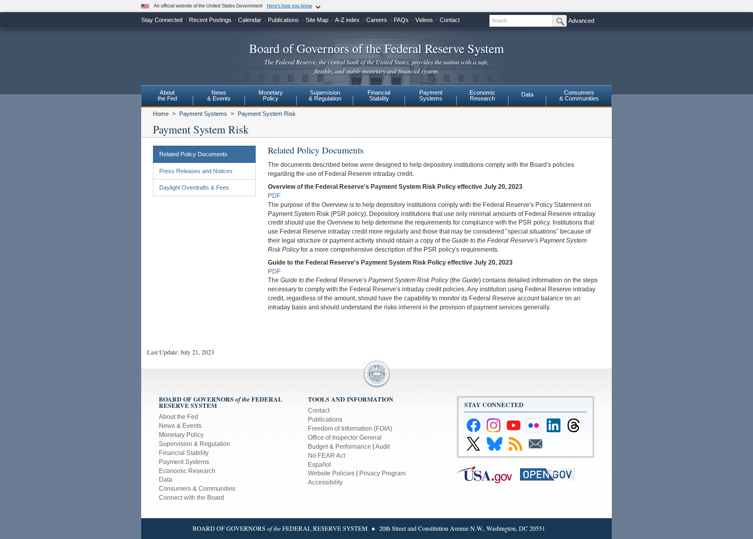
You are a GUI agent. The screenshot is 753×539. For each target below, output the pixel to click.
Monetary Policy (181, 434)
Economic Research (187, 471)
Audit (382, 446)
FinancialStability (378, 95)
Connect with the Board (191, 497)
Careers (376, 19)
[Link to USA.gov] (488, 474)
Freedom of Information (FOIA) (350, 428)
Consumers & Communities (579, 95)
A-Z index (347, 19)
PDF (274, 195)
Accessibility (325, 482)
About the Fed (178, 416)
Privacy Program (382, 473)
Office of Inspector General (345, 437)
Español (319, 464)
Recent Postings (210, 19)
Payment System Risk (267, 113)
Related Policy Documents (193, 154)
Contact (450, 19)
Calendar (249, 19)
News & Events (180, 425)
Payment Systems (203, 113)
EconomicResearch (482, 95)
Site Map (317, 19)
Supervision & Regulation (194, 443)
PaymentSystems (430, 95)
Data (527, 94)
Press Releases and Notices (196, 171)
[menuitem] (167, 97)
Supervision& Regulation (325, 95)
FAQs (401, 19)
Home (161, 113)
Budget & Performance (339, 446)
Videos (424, 19)
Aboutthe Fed (167, 95)
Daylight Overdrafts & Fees (194, 187)
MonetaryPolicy (270, 95)
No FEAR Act (326, 455)
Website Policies (331, 473)
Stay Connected (161, 19)
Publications (283, 19)
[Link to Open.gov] (551, 474)
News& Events (219, 95)
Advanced (581, 20)
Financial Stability (184, 452)
